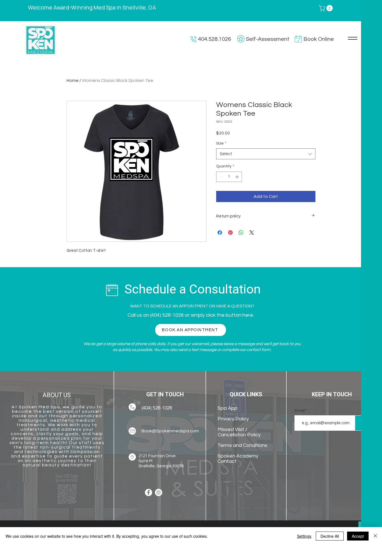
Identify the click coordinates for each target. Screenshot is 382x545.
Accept (358, 536)
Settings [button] (304, 536)
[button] (368, 11)
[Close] (375, 536)
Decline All (329, 536)
